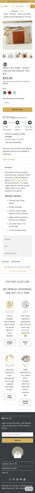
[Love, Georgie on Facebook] (13, 479)
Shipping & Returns (10, 253)
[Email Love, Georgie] (10, 479)
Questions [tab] (15, 261)
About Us (25, 343)
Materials (7, 239)
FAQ (6, 246)
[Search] (28, 6)
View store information (13, 142)
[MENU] (1, 6)
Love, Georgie (13, 486)
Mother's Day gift (17, 180)
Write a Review (22, 272)
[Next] (30, 35)
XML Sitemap (20, 488)
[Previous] (4, 35)
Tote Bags (11, 159)
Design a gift (10, 343)
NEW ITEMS (9, 397)
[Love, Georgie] (17, 6)
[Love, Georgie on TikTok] (24, 479)
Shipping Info (25, 402)
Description (8, 167)
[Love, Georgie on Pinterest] (21, 479)
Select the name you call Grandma (13, 98)
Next (22, 11)
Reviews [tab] (5, 261)
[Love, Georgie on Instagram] (17, 479)
